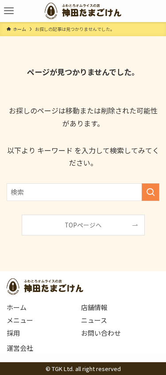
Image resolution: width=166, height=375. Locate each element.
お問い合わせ (101, 332)
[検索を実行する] (150, 192)
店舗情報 (94, 307)
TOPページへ (83, 224)
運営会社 (20, 347)
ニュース (94, 320)
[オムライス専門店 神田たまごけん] (83, 11)
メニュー (20, 320)
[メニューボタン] (9, 11)
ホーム (17, 307)
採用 (13, 332)
